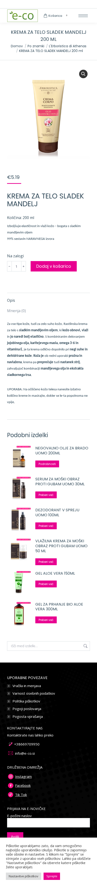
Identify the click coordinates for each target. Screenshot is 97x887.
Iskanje (85, 646)
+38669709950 (27, 744)
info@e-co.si (25, 753)
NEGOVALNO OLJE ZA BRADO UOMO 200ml (61, 451)
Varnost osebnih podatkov (33, 693)
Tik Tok (21, 794)
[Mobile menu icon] (83, 16)
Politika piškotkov (26, 701)
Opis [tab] (11, 300)
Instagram (23, 776)
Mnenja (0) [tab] (16, 310)
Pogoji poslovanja (26, 708)
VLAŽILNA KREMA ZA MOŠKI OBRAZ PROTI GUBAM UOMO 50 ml (61, 546)
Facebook (23, 785)
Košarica (57, 16)
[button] (83, 74)
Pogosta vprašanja (27, 716)
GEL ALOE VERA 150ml (55, 573)
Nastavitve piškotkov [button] (23, 876)
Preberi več (46, 495)
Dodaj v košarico (53, 266)
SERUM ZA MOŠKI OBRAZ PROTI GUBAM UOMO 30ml (60, 482)
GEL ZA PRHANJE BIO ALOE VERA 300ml (59, 607)
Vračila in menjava (26, 686)
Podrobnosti (47, 464)
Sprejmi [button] (51, 876)
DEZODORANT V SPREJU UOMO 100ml (57, 513)
